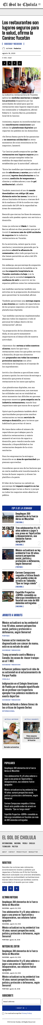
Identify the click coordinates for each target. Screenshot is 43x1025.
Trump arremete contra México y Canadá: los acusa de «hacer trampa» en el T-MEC (20, 658)
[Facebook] (4, 63)
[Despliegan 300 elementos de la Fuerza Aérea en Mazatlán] (8, 517)
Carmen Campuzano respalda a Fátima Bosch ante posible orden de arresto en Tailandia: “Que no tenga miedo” (28, 578)
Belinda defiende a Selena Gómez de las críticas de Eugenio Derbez (20, 706)
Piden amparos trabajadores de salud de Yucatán (31, 738)
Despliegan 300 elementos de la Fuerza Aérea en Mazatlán (27, 516)
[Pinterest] (14, 63)
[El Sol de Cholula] (20, 4)
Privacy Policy (27, 1013)
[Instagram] (10, 888)
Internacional (8, 711)
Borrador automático (11, 747)
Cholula (6, 679)
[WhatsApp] (19, 63)
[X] (9, 63)
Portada (19, 567)
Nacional (19, 522)
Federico (17, 48)
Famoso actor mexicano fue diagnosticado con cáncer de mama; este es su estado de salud (20, 643)
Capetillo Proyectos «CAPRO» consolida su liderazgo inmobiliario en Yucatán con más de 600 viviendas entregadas (28, 598)
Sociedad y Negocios (11, 650)
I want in (20, 1008)
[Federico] (4, 48)
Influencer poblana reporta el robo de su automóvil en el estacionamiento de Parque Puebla (21, 672)
